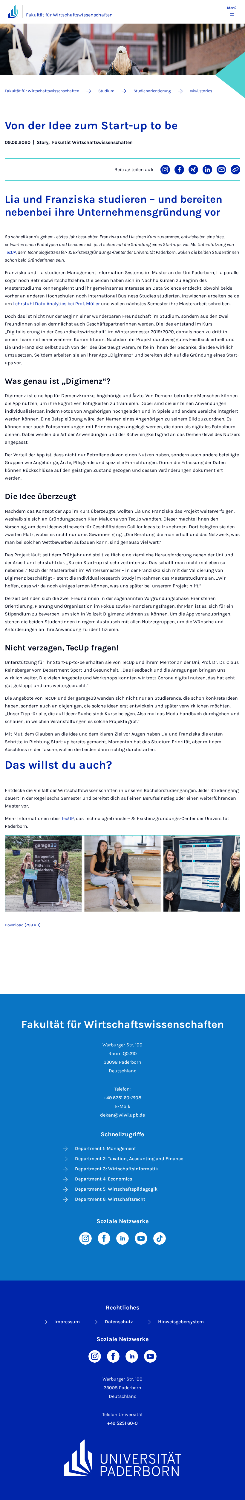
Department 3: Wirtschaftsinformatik (116, 1169)
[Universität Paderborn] (122, 1457)
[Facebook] (104, 1237)
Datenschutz (119, 1321)
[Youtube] (141, 1237)
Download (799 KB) (23, 925)
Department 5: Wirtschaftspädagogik (116, 1189)
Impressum (67, 1321)
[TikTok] (159, 1237)
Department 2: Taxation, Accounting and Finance (129, 1158)
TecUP (67, 818)
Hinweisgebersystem (181, 1321)
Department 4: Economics (103, 1179)
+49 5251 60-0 (122, 1423)
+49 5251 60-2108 (122, 1097)
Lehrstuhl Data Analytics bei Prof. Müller (56, 303)
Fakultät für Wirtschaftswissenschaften (69, 15)
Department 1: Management (105, 1148)
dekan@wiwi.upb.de (122, 1115)
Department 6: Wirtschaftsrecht (110, 1199)
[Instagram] (85, 1237)
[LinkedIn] (122, 1237)
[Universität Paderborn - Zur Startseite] (13, 11)
